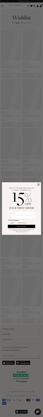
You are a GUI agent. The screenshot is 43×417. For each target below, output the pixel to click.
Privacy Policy (21, 231)
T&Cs (26, 231)
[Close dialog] (38, 184)
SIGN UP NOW (21, 226)
